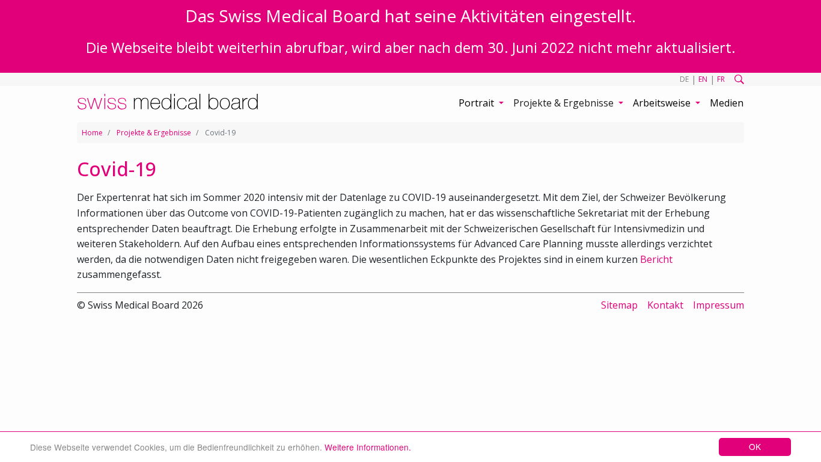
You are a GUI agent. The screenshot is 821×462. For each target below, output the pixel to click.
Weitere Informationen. (368, 447)
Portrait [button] (477, 102)
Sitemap (619, 305)
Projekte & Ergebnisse (154, 133)
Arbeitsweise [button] (663, 102)
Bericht (656, 259)
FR (721, 79)
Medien (726, 102)
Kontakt (665, 305)
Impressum (718, 305)
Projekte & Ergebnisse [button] (564, 102)
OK (755, 446)
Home (92, 133)
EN (702, 79)
